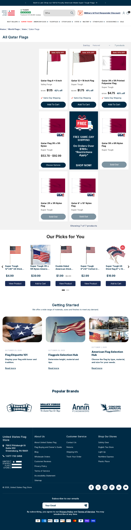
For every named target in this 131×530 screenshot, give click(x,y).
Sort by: (86, 45)
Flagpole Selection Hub (63, 354)
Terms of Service (42, 471)
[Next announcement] (105, 2)
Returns (69, 447)
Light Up (102, 452)
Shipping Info (72, 452)
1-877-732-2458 (14, 456)
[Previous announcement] (25, 2)
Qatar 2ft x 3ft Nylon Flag (51, 204)
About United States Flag (45, 442)
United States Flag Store (21, 487)
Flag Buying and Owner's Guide (48, 447)
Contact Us (71, 442)
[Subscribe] (85, 506)
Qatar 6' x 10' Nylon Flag (81, 204)
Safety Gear (103, 442)
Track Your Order (73, 456)
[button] (13, 22)
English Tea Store (106, 447)
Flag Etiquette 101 (16, 354)
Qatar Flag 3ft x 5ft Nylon (50, 144)
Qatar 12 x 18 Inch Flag (82, 80)
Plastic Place (104, 461)
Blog (36, 452)
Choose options (53, 165)
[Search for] (72, 13)
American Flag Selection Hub (107, 353)
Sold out (53, 216)
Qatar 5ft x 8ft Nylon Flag (112, 144)
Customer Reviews (42, 461)
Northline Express (106, 456)
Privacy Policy (40, 466)
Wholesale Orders (42, 456)
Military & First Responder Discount (102, 13)
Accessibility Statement (44, 475)
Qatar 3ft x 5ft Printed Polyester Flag (113, 82)
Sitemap (38, 480)
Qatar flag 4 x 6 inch (51, 80)
